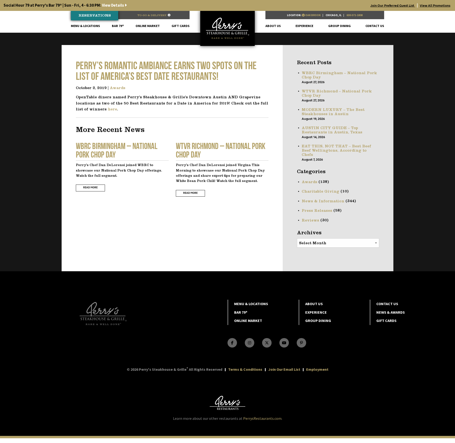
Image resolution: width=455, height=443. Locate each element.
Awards (117, 88)
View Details (64, 5)
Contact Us (374, 26)
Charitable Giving (320, 192)
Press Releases (317, 211)
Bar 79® (118, 26)
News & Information (323, 201)
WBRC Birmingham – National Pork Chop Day (339, 75)
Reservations (94, 16)
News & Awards (390, 312)
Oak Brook (313, 15)
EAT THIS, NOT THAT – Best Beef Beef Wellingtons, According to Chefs (336, 151)
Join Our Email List (284, 369)
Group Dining (339, 26)
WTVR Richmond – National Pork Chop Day (337, 94)
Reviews (310, 220)
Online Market (148, 26)
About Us (273, 26)
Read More (90, 187)
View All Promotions (435, 5)
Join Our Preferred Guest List (392, 5)
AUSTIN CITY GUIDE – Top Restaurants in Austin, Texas (332, 130)
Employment (317, 369)
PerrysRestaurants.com (262, 418)
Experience (304, 26)
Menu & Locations (85, 26)
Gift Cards (181, 26)
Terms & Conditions (245, 369)
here (112, 109)
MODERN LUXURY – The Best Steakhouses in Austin (333, 112)
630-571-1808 (354, 15)
